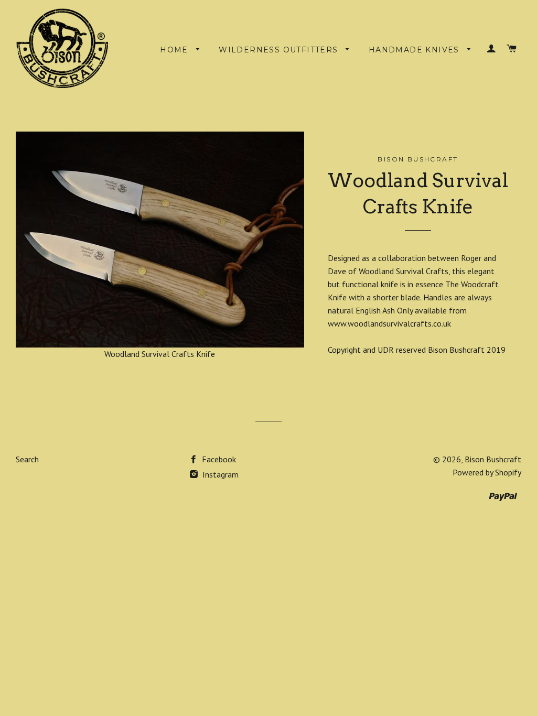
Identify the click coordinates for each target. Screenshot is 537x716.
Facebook (218, 459)
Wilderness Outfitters (280, 50)
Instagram (219, 474)
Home (175, 50)
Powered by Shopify (487, 472)
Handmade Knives (415, 50)
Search (27, 459)
